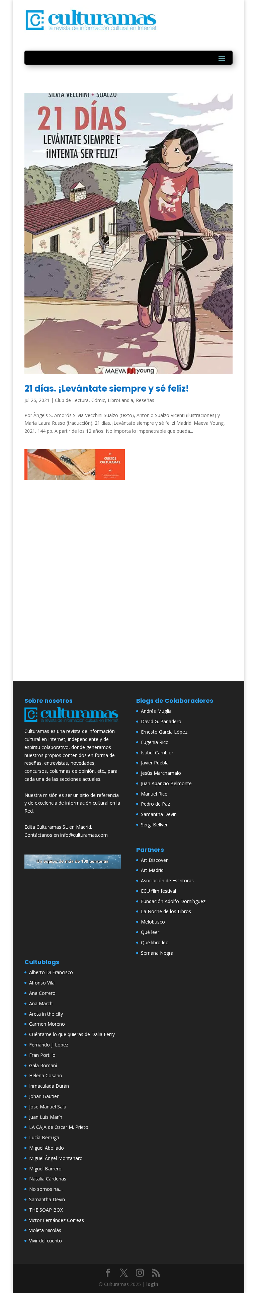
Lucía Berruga (44, 1137)
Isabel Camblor (157, 752)
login (152, 1284)
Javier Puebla (155, 762)
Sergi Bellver (154, 824)
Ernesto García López (164, 732)
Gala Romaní (43, 1065)
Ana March (41, 1003)
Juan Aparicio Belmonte (166, 783)
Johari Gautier (44, 1096)
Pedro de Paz (155, 804)
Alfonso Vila (42, 982)
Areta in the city (46, 1014)
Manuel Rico (154, 794)
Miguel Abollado (46, 1148)
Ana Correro (42, 993)
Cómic (98, 400)
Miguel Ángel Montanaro (56, 1158)
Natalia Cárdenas (47, 1178)
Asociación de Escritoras (167, 880)
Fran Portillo (42, 1055)
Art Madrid (152, 870)
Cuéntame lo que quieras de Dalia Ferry (72, 1034)
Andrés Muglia (156, 711)
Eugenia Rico (155, 742)
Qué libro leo (155, 942)
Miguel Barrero (45, 1168)
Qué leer (150, 932)
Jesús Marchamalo (161, 773)
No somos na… (46, 1189)
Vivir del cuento (45, 1240)
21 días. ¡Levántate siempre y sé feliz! (106, 389)
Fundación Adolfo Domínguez (173, 901)
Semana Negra (157, 953)
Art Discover (154, 860)
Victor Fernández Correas (56, 1220)
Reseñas (145, 400)
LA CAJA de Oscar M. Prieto (58, 1127)
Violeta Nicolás (45, 1230)
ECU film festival (158, 891)
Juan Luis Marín (45, 1117)
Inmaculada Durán (49, 1086)
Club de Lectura (72, 400)
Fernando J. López (48, 1044)
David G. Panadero (161, 721)
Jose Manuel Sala (47, 1106)
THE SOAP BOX (46, 1210)
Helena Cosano (45, 1075)
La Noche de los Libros (166, 911)
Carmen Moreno (47, 1024)
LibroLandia (120, 400)
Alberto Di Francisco (51, 972)
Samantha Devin (159, 814)
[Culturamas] (72, 723)
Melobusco (153, 921)
